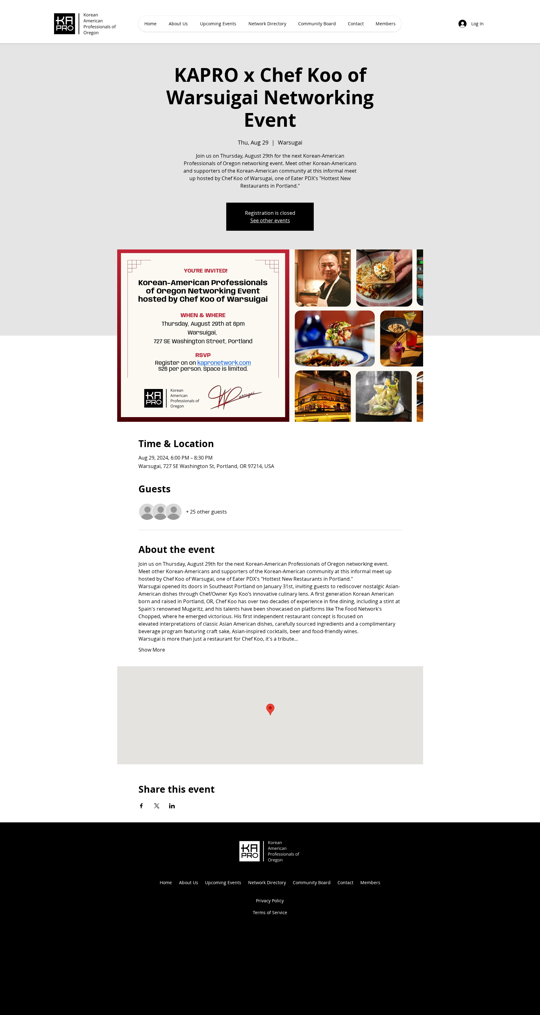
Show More (151, 649)
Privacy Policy (270, 901)
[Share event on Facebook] (141, 805)
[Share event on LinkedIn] (172, 805)
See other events (270, 220)
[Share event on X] (157, 805)
